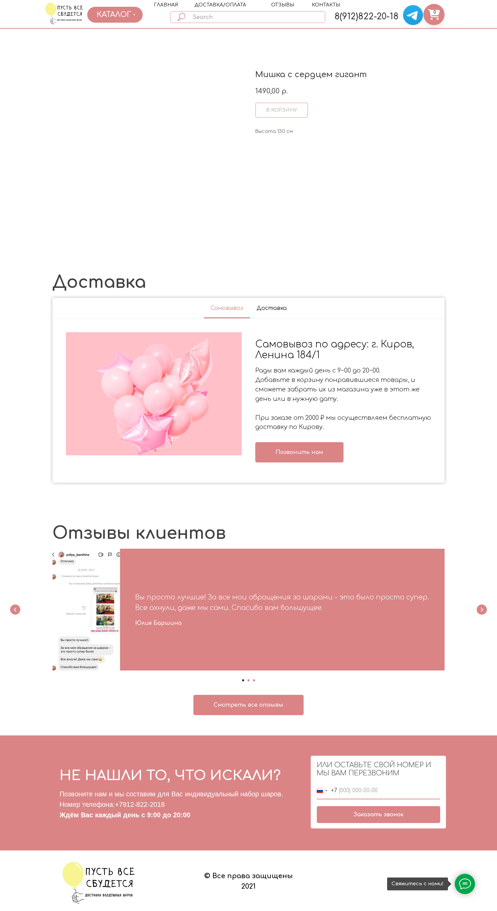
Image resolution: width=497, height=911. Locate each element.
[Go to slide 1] (243, 680)
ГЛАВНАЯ (166, 4)
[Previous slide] (15, 610)
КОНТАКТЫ (326, 4)
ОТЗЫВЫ (282, 4)
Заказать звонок (379, 815)
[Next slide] (482, 610)
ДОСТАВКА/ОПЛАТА (220, 4)
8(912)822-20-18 (366, 16)
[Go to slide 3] (254, 680)
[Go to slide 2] (248, 680)
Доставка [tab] (272, 308)
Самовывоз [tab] (227, 308)
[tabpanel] (248, 401)
